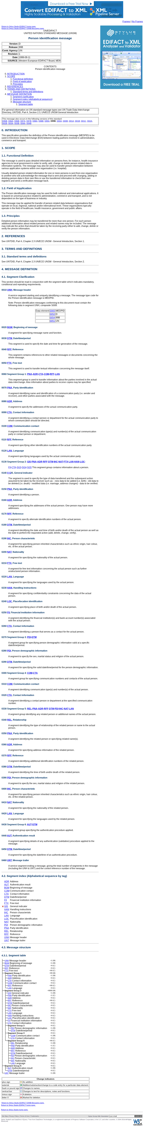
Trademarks (35, 1116)
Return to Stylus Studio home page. (14, 1110)
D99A (47, 121)
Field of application (22, 81)
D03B (16, 123)
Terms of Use (24, 1116)
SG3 (19, 467)
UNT (9, 860)
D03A (10, 123)
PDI (29, 637)
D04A (22, 123)
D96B (16, 121)
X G (9, 473)
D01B (77, 121)
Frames (126, 21)
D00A (59, 121)
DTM (9, 338)
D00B (65, 121)
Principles (18, 84)
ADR (35, 374)
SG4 (24, 467)
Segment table (25, 104)
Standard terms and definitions (28, 91)
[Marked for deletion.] (3, 906)
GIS (29, 462)
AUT (29, 824)
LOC (82, 462)
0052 (52, 314)
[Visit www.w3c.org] (138, 1125)
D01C (83, 121)
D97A (22, 121)
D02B (4, 123)
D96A (10, 121)
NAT (60, 462)
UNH (9, 290)
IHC (56, 462)
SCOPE (11, 76)
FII (9, 467)
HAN (76, 462)
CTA (41, 374)
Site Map (5, 1116)
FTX (9, 363)
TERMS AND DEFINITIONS (21, 89)
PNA (29, 374)
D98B (41, 121)
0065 (52, 311)
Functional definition (23, 79)
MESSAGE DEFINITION (19, 94)
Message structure (22, 102)
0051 (52, 321)
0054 (52, 317)
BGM (9, 327)
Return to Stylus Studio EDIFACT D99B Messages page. (23, 28)
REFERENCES (15, 86)
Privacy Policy (14, 1116)
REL (29, 709)
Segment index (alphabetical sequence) (32, 99)
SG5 (29, 467)
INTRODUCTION (16, 74)
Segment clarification (23, 96)
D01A (71, 121)
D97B (28, 121)
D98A (34, 121)
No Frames (137, 21)
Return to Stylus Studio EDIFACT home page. (19, 27)
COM (46, 374)
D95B (4, 121)
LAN (57, 374)
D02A (89, 121)
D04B (28, 123)
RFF (9, 349)
